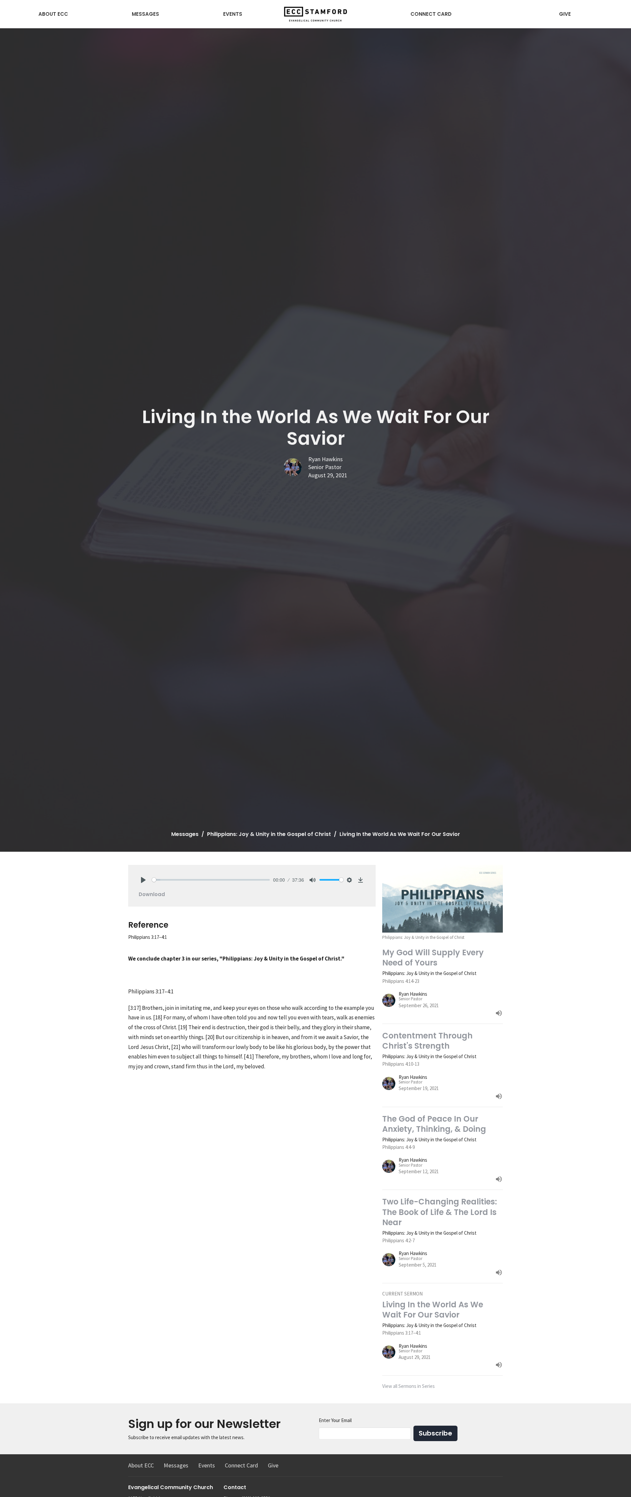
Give (565, 14)
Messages (145, 14)
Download (152, 894)
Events (232, 14)
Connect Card (431, 14)
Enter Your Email (335, 1420)
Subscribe (435, 1433)
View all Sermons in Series (408, 1386)
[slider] (211, 880)
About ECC (53, 14)
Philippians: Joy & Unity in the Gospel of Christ (269, 834)
